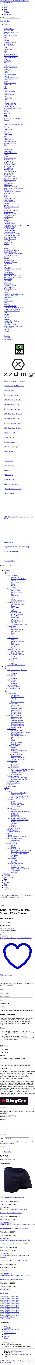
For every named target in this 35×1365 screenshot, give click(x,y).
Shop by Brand (8, 877)
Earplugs (6, 203)
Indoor (6, 302)
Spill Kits (6, 314)
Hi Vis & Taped (8, 30)
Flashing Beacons (9, 260)
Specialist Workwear (10, 103)
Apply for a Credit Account (8, 938)
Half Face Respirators (10, 178)
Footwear (6, 666)
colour (2, 930)
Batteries (6, 258)
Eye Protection (8, 149)
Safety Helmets (8, 200)
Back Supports (8, 220)
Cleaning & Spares (9, 183)
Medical (6, 265)
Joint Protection (8, 217)
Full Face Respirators (10, 180)
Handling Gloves (9, 166)
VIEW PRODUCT (5, 1207)
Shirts (5, 37)
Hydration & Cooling (10, 289)
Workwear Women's (10, 42)
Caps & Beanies (8, 212)
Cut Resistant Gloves (10, 163)
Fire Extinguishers (9, 287)
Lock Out (6, 290)
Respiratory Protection (10, 171)
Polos (5, 86)
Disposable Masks (9, 173)
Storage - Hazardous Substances (13, 294)
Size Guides (7, 1328)
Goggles (6, 154)
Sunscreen (7, 319)
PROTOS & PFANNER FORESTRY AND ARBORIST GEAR (22, 770)
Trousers (6, 40)
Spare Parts (7, 208)
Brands (6, 6)
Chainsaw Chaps (9, 228)
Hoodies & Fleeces (9, 46)
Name (2, 1135)
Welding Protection (9, 232)
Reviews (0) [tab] (7, 1152)
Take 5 (6, 299)
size (1, 928)
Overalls (6, 34)
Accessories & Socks (10, 143)
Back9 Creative (6, 1362)
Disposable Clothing (10, 237)
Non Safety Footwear (10, 141)
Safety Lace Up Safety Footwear (13, 124)
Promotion (7, 336)
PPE (5, 690)
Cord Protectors (8, 328)
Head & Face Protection (11, 210)
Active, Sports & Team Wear (12, 108)
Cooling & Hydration (10, 239)
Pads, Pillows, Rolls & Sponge (13, 309)
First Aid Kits (8, 272)
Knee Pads (7, 218)
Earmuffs (6, 205)
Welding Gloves (8, 169)
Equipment (7, 270)
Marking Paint (8, 322)
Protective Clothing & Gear (12, 235)
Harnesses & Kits (9, 193)
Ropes (5, 196)
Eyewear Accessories (10, 158)
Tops (5, 115)
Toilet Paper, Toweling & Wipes (13, 253)
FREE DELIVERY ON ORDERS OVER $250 (14, 1)
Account (6, 12)
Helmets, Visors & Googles (12, 234)
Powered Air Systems (10, 181)
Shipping (6, 1336)
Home (5, 879)
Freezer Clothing (9, 106)
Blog (5, 7)
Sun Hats (6, 76)
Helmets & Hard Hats (10, 213)
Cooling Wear (8, 69)
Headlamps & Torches (10, 262)
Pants (5, 47)
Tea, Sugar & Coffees (10, 324)
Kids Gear (7, 113)
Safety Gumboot (8, 140)
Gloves (6, 72)
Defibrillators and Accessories (12, 269)
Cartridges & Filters (9, 176)
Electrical (6, 257)
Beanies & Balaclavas (10, 67)
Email (2, 1138)
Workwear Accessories (10, 66)
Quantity (2, 932)
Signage (6, 292)
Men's (5, 110)
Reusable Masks (8, 175)
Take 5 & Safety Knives (11, 296)
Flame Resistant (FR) (10, 57)
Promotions (7, 882)
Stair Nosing (7, 280)
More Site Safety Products (11, 321)
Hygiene (6, 248)
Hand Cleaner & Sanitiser (11, 250)
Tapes (5, 282)
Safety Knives (8, 297)
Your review (4, 1119)
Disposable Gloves (9, 164)
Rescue (6, 195)
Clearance (7, 337)
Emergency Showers (10, 285)
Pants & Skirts (8, 98)
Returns (6, 1338)
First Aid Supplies (9, 274)
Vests (5, 62)
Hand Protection (8, 159)
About (5, 9)
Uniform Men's (8, 79)
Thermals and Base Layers (11, 78)
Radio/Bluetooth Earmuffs (11, 207)
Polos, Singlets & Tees (10, 35)
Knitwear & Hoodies (10, 83)
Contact (6, 11)
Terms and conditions (10, 1333)
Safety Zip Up (8, 134)
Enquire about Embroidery (24, 938)
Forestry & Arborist (9, 223)
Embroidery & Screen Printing (13, 118)
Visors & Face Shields (10, 215)
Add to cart (4, 936)
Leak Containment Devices (12, 311)
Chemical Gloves (9, 161)
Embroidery (7, 1331)
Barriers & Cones (9, 284)
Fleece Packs (7, 71)
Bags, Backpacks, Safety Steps (13, 326)
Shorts (5, 39)
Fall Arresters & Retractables (12, 191)
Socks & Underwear (10, 74)
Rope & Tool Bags (9, 198)
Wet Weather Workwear (11, 56)
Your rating (4, 1116)
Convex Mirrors (8, 301)
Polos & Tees (8, 49)
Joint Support (8, 222)
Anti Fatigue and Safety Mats (12, 277)
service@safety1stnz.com (15, 1351)
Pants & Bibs (7, 61)
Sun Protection (8, 242)
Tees (5, 89)
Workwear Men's (9, 29)
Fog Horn (7, 329)
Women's (6, 64)
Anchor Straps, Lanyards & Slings (14, 188)
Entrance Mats (8, 279)
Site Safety (7, 788)
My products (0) (8, 14)
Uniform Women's (9, 91)
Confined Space (8, 190)
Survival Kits (7, 267)
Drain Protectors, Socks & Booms (14, 307)
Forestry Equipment (9, 230)
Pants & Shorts (8, 84)
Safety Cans (7, 312)
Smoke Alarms (8, 263)
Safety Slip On (8, 129)
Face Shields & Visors (10, 153)
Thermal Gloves (8, 168)
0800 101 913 (5, 1318)
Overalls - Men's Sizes (10, 54)
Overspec (6, 156)
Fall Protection (8, 185)
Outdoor (6, 304)
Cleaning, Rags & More (11, 255)
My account (7, 889)
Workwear (7, 570)
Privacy (6, 1334)
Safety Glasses (8, 151)
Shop (5, 880)
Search (2, 17)
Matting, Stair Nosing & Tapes (13, 275)
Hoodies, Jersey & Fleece (11, 32)
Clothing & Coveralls (10, 252)
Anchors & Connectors (10, 186)
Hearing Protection (9, 202)
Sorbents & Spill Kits (10, 306)
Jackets (6, 59)
